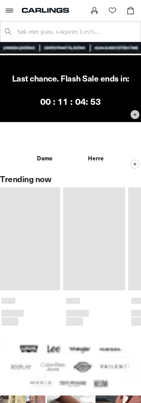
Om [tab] (113, 104)
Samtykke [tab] (28, 104)
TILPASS (66, 266)
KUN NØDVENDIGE (70, 292)
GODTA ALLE (70, 241)
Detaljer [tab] (70, 104)
